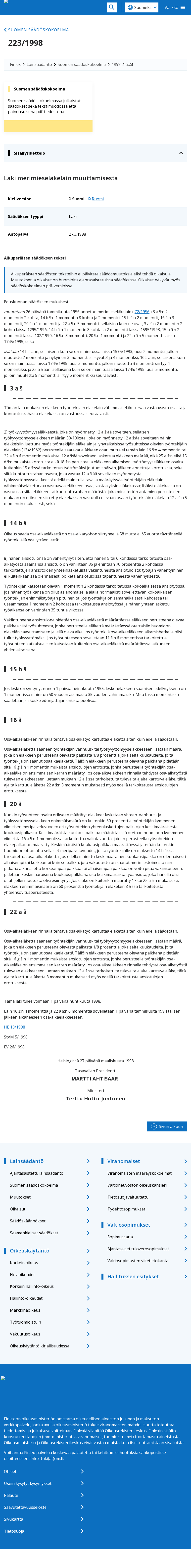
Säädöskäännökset (28, 1221)
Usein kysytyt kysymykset (27, 1483)
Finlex (15, 64)
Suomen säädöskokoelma (38, 30)
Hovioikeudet (22, 1274)
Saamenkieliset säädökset (34, 1233)
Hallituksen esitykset (133, 1276)
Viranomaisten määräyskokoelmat (139, 1173)
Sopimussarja (120, 1237)
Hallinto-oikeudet (26, 1298)
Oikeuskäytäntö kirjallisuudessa (39, 1346)
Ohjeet (10, 1471)
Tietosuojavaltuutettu (127, 1197)
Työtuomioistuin (25, 1322)
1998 (116, 64)
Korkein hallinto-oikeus (32, 1286)
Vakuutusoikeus (25, 1334)
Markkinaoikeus (25, 1310)
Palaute (11, 1495)
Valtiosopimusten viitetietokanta (137, 1260)
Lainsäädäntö (39, 64)
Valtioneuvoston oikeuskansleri (137, 1185)
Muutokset (20, 1197)
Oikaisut (17, 1209)
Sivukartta (13, 1519)
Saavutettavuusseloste (25, 1507)
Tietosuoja (14, 1531)
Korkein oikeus (24, 1262)
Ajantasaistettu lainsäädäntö (36, 1173)
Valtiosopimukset (128, 1224)
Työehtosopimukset (126, 1209)
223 (129, 64)
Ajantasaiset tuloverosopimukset (138, 1248)
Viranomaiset (123, 1161)
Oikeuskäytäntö (29, 1250)
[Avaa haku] (112, 7)
